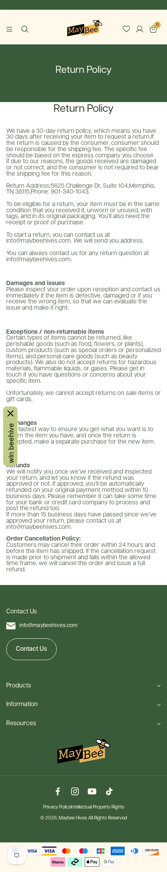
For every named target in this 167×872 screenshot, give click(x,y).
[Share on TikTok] (109, 792)
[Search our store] (25, 29)
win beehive (10, 443)
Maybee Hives (73, 818)
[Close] (10, 413)
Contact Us (31, 649)
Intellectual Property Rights (97, 807)
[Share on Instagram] (75, 792)
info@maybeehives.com (48, 625)
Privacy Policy (57, 807)
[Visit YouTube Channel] (92, 792)
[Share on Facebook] (58, 792)
